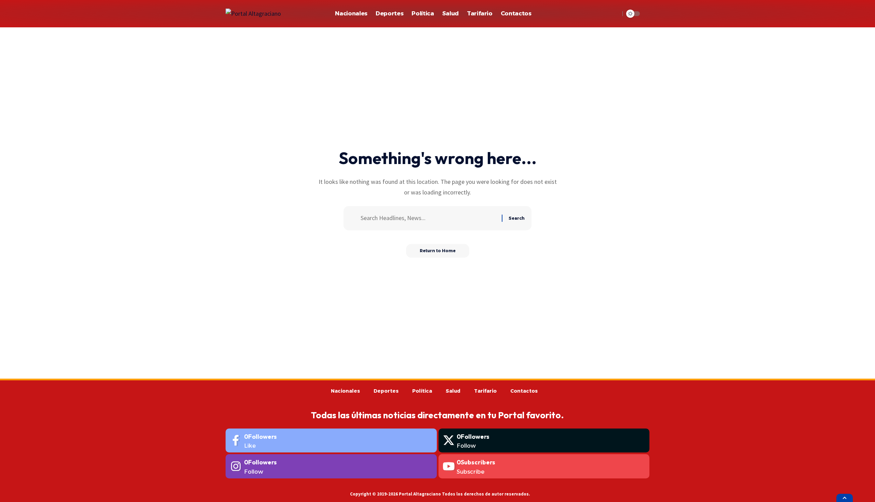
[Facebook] (331, 441)
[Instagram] (331, 466)
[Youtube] (544, 466)
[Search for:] (428, 218)
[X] (544, 441)
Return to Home (438, 250)
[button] (613, 13)
